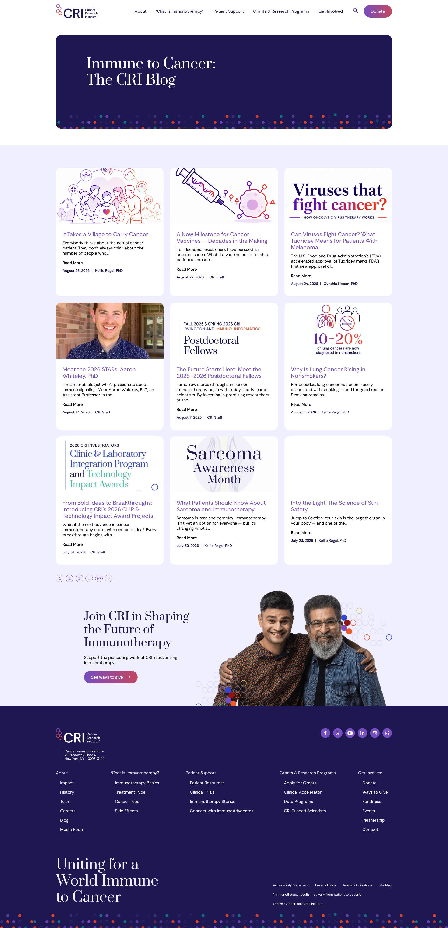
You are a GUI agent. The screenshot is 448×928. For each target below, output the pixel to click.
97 (99, 578)
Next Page (108, 578)
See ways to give (107, 677)
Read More (73, 262)
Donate (378, 11)
